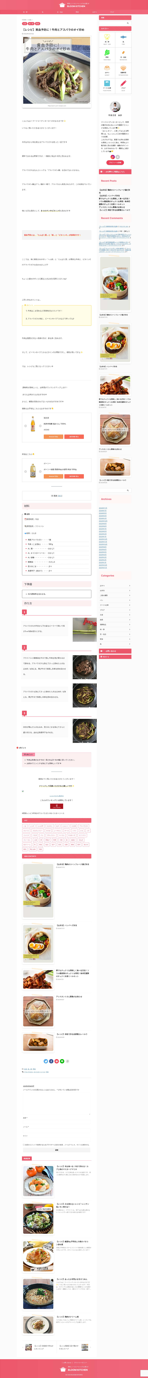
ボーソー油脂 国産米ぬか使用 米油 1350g (60, 469)
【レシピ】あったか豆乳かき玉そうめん (71, 1279)
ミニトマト (82, 835)
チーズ (67, 830)
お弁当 (102, 590)
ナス (81, 830)
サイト (25, 1136)
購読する (106, 657)
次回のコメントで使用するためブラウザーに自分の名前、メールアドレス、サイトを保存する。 (57, 1145)
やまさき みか (124, 226)
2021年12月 (103, 565)
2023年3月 (103, 534)
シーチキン (57, 830)
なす (57, 826)
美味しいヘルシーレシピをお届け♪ (78, 1367)
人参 (35, 840)
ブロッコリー (51, 835)
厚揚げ (48, 840)
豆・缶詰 (60, 12)
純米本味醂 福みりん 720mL (55, 424)
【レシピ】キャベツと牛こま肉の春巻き (111, 248)
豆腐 (66, 844)
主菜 (25, 1069)
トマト (74, 830)
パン (42, 835)
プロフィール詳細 (115, 162)
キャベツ (26, 830)
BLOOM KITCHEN (76, 6)
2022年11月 (103, 542)
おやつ (95, 12)
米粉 (40, 844)
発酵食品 (103, 624)
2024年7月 (103, 510)
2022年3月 (103, 557)
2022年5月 (103, 552)
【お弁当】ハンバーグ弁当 (66, 925)
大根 (61, 840)
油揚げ (73, 840)
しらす (32, 826)
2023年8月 (103, 526)
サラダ (48, 830)
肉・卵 (25, 12)
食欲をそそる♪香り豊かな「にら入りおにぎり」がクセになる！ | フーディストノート (115, 244)
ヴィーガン (27, 840)
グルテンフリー (38, 830)
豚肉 (72, 844)
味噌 (54, 840)
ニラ (88, 830)
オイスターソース (39, 1072)
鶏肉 (40, 849)
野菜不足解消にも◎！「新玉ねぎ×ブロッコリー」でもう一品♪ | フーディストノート (114, 236)
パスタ (35, 835)
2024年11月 (103, 508)
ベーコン (62, 835)
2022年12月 (103, 539)
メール (26, 1127)
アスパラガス (84, 826)
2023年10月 (103, 521)
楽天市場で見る (74, 436)
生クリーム (27, 844)
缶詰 (47, 844)
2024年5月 (103, 513)
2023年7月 (103, 529)
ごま (25, 826)
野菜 (77, 12)
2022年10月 (103, 544)
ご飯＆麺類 (104, 595)
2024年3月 (103, 518)
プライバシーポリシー (80, 1362)
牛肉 (47, 1072)
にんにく (65, 826)
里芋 (78, 844)
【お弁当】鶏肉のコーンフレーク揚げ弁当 (72, 864)
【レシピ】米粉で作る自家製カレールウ (71, 1034)
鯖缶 (25, 849)
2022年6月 (103, 549)
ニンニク (26, 835)
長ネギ (86, 844)
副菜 (101, 620)
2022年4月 (103, 555)
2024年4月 (103, 516)
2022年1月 (102, 562)
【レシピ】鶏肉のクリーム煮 (67, 1317)
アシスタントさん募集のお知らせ (69, 996)
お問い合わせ (67, 1362)
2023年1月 (102, 536)
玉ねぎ (81, 840)
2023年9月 (103, 523)
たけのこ (50, 826)
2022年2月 (102, 560)
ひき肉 (74, 826)
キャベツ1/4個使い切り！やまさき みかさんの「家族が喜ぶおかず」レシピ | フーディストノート (115, 250)
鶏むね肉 (33, 849)
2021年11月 (103, 568)
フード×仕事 (104, 605)
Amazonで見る (53, 436)
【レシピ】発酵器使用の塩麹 (108, 226)
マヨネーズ (71, 835)
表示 (60, 496)
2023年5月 (103, 531)
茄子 (53, 844)
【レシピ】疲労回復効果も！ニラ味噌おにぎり (113, 242)
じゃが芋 (40, 826)
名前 (25, 1118)
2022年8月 (103, 547)
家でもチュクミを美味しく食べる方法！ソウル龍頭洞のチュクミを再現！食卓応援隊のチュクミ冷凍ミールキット (72, 973)
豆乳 (59, 844)
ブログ (112, 12)
